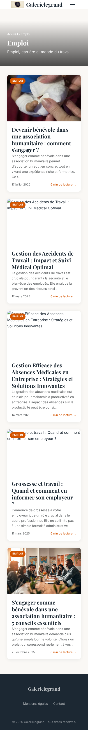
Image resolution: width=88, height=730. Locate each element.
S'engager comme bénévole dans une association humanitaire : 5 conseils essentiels (43, 612)
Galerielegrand (44, 4)
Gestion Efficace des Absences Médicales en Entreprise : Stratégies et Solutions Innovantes (42, 375)
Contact (59, 703)
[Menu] (72, 4)
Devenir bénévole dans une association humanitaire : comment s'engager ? (41, 139)
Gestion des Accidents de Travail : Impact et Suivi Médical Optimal (43, 260)
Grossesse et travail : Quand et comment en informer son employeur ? (42, 494)
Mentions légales (35, 703)
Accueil (12, 34)
